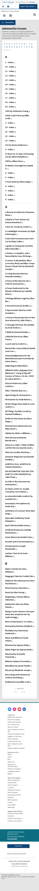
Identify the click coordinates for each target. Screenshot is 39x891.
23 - (9, 140)
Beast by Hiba (14, 592)
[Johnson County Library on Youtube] (19, 709)
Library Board (12, 783)
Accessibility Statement (19, 864)
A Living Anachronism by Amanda (16, 275)
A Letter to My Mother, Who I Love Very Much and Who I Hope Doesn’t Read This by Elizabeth (20, 265)
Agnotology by (17, 395)
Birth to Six (11, 762)
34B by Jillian (14, 161)
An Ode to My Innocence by (17, 483)
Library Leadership (14, 780)
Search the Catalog (14, 720)
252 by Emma (16, 145)
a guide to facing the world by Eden (19, 247)
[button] (3, 6)
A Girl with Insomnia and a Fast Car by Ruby (19, 240)
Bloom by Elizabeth (17, 670)
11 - (9, 71)
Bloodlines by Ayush (17, 665)
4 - (9, 173)
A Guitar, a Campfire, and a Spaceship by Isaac (17, 255)
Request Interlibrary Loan (16, 734)
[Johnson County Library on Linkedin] (24, 709)
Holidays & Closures (14, 790)
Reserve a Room (13, 727)
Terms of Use (13, 861)
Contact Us (18, 846)
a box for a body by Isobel (18, 226)
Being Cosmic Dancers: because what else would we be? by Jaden (19, 614)
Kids (9, 759)
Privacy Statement (24, 861)
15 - (9, 89)
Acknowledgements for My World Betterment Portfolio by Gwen (19, 358)
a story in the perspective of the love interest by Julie (20, 319)
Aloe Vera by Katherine (15, 439)
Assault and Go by (19, 541)
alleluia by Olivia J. (17, 433)
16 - (9, 93)
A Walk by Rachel (16, 332)
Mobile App (11, 807)
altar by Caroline (17, 452)
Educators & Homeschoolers (13, 765)
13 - (9, 80)
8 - (9, 195)
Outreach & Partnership (15, 813)
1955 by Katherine (16, 111)
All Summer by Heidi (17, 399)
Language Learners (14, 771)
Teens (10, 757)
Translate (32, 2)
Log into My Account (14, 741)
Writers (10, 774)
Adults (10, 755)
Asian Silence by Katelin (18, 537)
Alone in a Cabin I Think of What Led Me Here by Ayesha (19, 446)
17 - (9, 97)
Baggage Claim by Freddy (19, 576)
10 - (9, 66)
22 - (9, 136)
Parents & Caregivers (14, 769)
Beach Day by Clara (16, 588)
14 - (9, 84)
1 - (9, 62)
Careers (10, 802)
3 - (9, 149)
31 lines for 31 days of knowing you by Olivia (19, 155)
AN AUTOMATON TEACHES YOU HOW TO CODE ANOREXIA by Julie (19, 474)
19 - (9, 106)
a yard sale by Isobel (15, 344)
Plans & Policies (13, 792)
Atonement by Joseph (15, 547)
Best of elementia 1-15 (18, 621)
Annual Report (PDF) (14, 795)
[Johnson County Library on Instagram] (14, 709)
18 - (9, 102)
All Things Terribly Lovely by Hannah (18, 413)
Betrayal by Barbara (19, 626)
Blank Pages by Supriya (18, 649)
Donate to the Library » (15, 821)
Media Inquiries (12, 800)
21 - (9, 131)
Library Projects (13, 785)
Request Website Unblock (16, 748)
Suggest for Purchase (15, 736)
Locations (11, 788)
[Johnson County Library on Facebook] (9, 709)
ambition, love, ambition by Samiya (18, 465)
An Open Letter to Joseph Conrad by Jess (17, 490)
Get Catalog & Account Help (15, 745)
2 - (9, 122)
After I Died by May (15, 390)
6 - (9, 186)
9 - (9, 199)
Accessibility (12, 805)
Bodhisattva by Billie (17, 682)
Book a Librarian (13, 739)
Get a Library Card (13, 725)
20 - (9, 127)
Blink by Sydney (17, 661)
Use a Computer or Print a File (16, 731)
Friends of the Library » (15, 818)
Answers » (11, 797)
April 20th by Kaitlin (17, 525)
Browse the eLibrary (14, 722)
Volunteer (11, 816)
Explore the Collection (15, 717)
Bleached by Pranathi (15, 655)
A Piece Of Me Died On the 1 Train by (18, 282)
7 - (9, 190)
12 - (9, 75)
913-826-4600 (12, 839)
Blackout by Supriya (17, 645)
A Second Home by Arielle (18, 305)
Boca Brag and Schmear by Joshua (17, 676)
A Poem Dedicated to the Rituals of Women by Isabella (18, 291)
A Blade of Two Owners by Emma (17, 221)
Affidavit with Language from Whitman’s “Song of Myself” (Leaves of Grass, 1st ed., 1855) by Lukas (19, 374)
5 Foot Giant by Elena (18, 181)
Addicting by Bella (16, 365)
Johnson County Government (16, 853)
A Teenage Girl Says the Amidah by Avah (19, 326)
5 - (9, 177)
